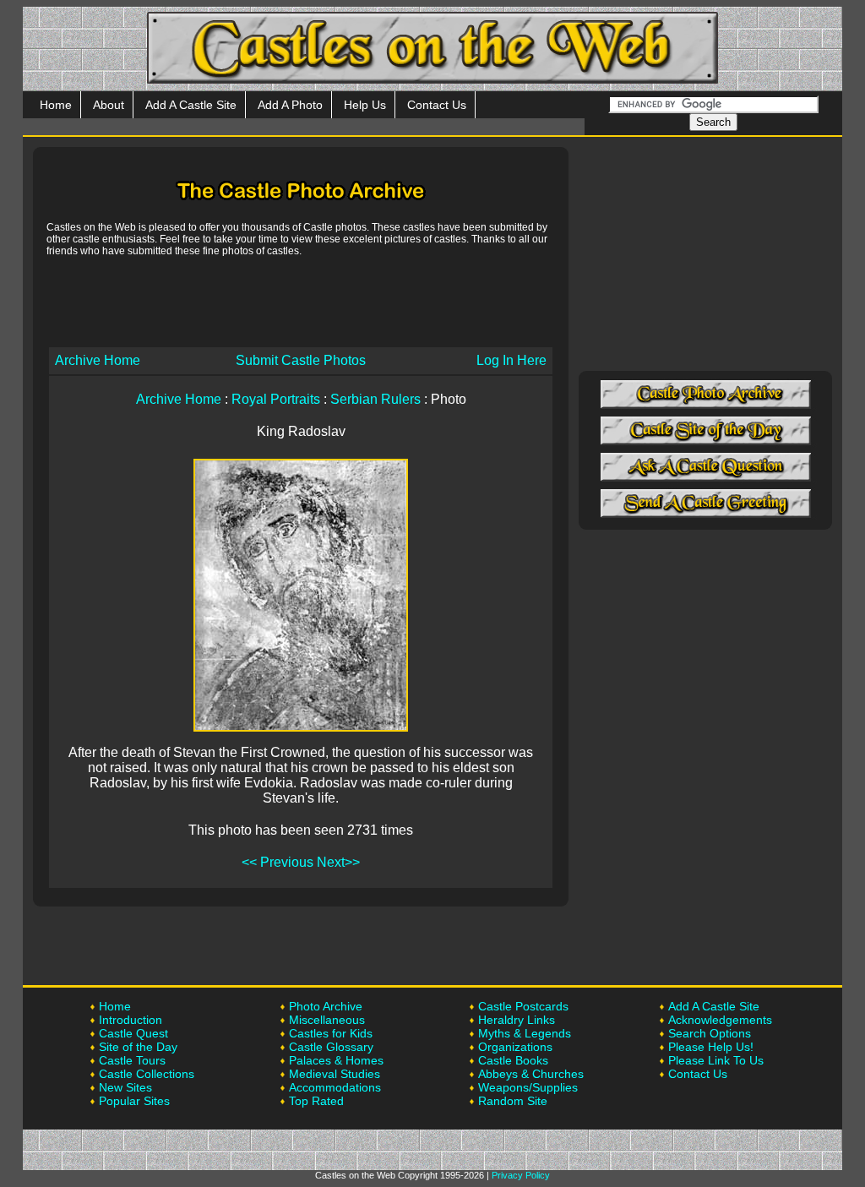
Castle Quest (133, 1033)
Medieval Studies (334, 1074)
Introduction (130, 1019)
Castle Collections (146, 1074)
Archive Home (97, 360)
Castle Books (513, 1060)
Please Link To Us (716, 1060)
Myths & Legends (524, 1033)
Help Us (365, 105)
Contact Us (436, 105)
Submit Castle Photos (301, 360)
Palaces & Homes (336, 1060)
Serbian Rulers (375, 399)
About (108, 105)
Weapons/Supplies (528, 1087)
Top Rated (316, 1101)
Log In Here (511, 360)
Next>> (338, 862)
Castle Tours (132, 1060)
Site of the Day (138, 1047)
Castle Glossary (331, 1047)
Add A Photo (290, 105)
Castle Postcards (523, 1006)
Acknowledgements (720, 1019)
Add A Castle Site (191, 105)
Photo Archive (325, 1006)
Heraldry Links (516, 1019)
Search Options (709, 1033)
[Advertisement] (300, 300)
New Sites (125, 1087)
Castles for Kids (331, 1033)
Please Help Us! (710, 1047)
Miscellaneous (327, 1019)
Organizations (515, 1047)
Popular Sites (134, 1101)
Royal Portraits (275, 399)
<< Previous (277, 862)
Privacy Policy (521, 1175)
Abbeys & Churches (531, 1074)
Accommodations (335, 1087)
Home (56, 105)
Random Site (512, 1101)
